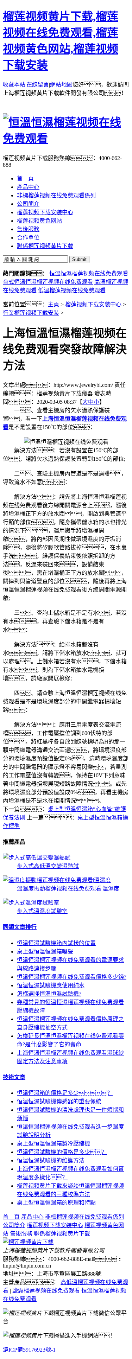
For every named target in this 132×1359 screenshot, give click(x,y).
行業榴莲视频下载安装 (31, 313)
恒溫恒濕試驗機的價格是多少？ (62, 1152)
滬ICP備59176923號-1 (29, 1350)
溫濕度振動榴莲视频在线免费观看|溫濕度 (68, 889)
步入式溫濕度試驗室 (42, 911)
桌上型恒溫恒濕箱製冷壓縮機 (53, 1144)
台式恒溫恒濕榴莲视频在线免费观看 (48, 282)
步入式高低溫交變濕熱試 (48, 866)
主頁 (53, 304)
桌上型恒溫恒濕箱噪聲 (45, 952)
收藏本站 (14, 85)
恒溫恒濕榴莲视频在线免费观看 (88, 273)
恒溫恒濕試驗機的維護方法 (50, 1160)
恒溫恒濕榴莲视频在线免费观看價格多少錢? (71, 977)
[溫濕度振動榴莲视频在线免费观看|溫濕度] (57, 880)
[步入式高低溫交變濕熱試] (36, 858)
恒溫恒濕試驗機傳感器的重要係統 (59, 1101)
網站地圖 (61, 85)
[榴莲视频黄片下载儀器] (28, 1242)
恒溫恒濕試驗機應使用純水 (50, 985)
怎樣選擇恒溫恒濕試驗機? (49, 994)
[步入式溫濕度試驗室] (31, 903)
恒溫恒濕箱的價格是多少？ (65, 1093)
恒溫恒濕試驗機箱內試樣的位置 (56, 943)
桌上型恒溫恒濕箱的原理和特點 (56, 1203)
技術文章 (14, 1077)
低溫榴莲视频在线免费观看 (72, 290)
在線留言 (37, 85)
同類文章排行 (20, 927)
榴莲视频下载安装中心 (93, 304)
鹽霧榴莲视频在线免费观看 (46, 1291)
